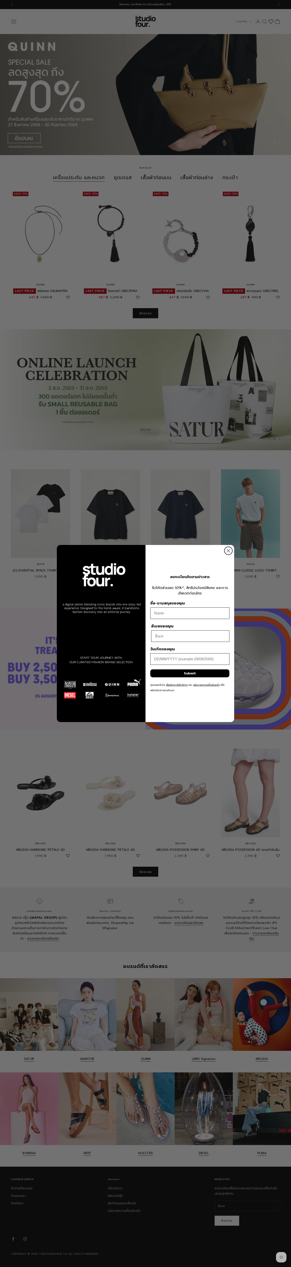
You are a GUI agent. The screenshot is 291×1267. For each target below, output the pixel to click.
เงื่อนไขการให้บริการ (177, 685)
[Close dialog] (228, 551)
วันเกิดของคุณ (162, 649)
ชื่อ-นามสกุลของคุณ (167, 603)
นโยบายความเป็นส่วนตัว (206, 685)
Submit (190, 673)
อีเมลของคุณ (162, 626)
